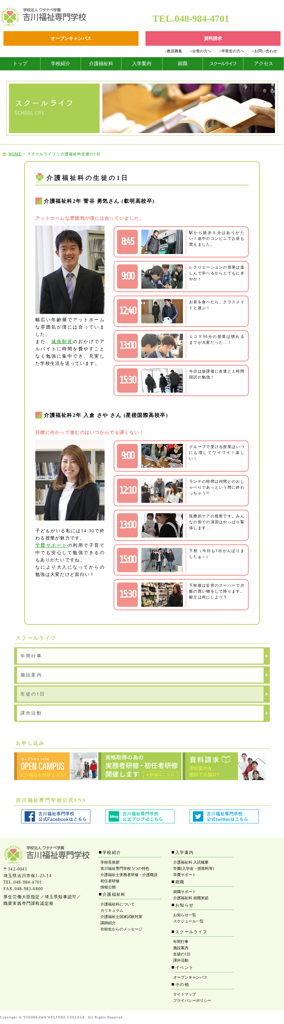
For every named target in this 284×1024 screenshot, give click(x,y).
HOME (15, 154)
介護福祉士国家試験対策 (121, 916)
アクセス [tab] (263, 63)
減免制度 (62, 341)
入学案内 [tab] (141, 63)
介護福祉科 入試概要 (190, 862)
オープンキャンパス (190, 977)
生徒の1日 (32, 694)
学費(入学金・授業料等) (193, 868)
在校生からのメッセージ (121, 929)
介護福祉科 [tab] (101, 63)
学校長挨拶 (109, 862)
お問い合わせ (264, 51)
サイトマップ (184, 994)
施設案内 (31, 674)
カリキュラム (111, 910)
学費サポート (51, 545)
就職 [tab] (182, 63)
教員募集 (173, 51)
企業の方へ (200, 51)
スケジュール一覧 (188, 921)
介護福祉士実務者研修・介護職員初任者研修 (129, 878)
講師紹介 (108, 923)
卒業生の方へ (231, 51)
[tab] (20, 63)
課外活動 (31, 713)
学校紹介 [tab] (60, 63)
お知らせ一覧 (184, 915)
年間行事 (31, 655)
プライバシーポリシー (192, 1000)
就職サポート (184, 892)
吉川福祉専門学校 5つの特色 (124, 868)
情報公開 (108, 887)
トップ (20, 63)
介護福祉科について (117, 904)
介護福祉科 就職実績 (190, 898)
